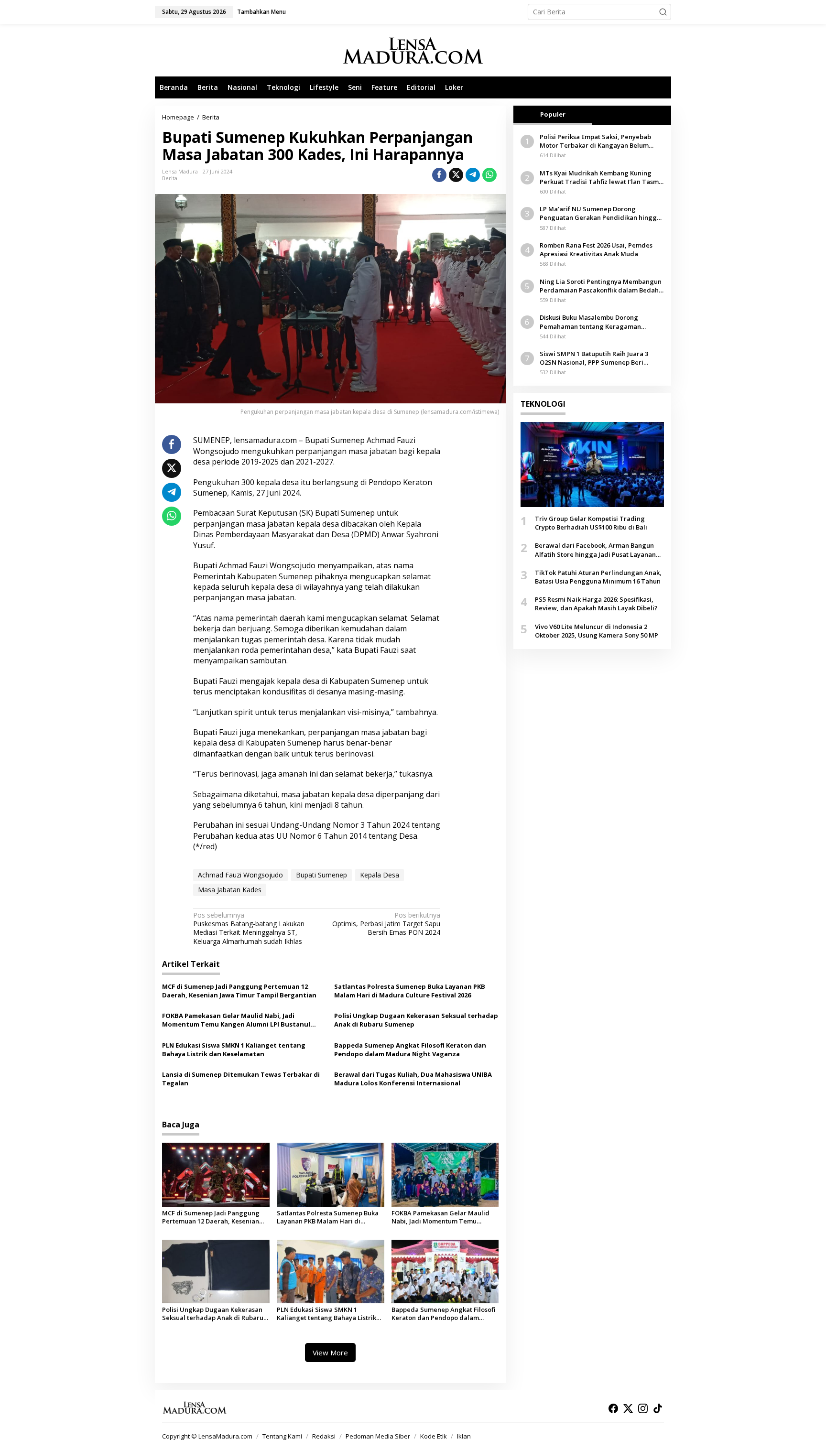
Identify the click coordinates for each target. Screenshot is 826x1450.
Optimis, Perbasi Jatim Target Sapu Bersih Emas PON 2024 (386, 924)
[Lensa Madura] (413, 50)
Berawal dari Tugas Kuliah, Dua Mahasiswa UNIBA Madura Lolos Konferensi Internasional (413, 1078)
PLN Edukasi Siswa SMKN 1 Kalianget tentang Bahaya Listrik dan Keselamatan (233, 1049)
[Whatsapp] (489, 175)
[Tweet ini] (456, 175)
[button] (663, 12)
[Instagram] (643, 1408)
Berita (169, 178)
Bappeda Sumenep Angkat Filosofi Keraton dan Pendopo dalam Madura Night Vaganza (410, 1049)
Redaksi (324, 1436)
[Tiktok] (658, 1408)
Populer (552, 114)
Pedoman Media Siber (378, 1436)
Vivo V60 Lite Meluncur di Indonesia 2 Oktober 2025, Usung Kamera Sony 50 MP (596, 630)
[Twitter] (628, 1408)
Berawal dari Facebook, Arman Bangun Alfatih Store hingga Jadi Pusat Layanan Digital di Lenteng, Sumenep (595, 550)
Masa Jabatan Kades (229, 889)
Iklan (464, 1436)
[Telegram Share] (473, 175)
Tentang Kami (282, 1436)
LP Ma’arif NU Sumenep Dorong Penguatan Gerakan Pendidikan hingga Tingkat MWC (600, 213)
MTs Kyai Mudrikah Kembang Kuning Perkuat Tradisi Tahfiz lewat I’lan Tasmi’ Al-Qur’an (601, 177)
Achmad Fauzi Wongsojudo (240, 874)
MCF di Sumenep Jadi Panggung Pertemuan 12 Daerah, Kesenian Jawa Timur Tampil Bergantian (239, 990)
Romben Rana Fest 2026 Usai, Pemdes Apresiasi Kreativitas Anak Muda (596, 249)
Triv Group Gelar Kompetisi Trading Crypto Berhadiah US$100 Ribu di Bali (591, 522)
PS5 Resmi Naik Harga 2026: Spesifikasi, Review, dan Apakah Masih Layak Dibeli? (596, 603)
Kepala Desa (379, 874)
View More (330, 1352)
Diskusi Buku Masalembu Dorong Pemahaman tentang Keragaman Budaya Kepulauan (590, 322)
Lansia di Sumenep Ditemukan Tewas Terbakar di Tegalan (241, 1078)
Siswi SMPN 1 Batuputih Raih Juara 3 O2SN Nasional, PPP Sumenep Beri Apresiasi (594, 358)
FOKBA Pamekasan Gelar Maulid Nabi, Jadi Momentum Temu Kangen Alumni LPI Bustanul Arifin (236, 1019)
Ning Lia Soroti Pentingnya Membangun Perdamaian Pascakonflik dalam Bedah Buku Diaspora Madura (601, 285)
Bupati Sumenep (321, 874)
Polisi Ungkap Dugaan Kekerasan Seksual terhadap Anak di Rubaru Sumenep (416, 1019)
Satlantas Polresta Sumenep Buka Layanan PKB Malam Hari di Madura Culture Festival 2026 (409, 990)
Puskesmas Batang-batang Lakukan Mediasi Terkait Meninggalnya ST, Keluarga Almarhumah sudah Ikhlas (248, 928)
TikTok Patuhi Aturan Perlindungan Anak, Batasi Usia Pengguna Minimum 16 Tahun (598, 576)
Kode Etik (433, 1436)
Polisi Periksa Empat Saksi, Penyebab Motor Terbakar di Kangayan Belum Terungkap (595, 141)
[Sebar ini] (439, 175)
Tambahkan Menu (261, 12)
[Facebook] (613, 1408)
